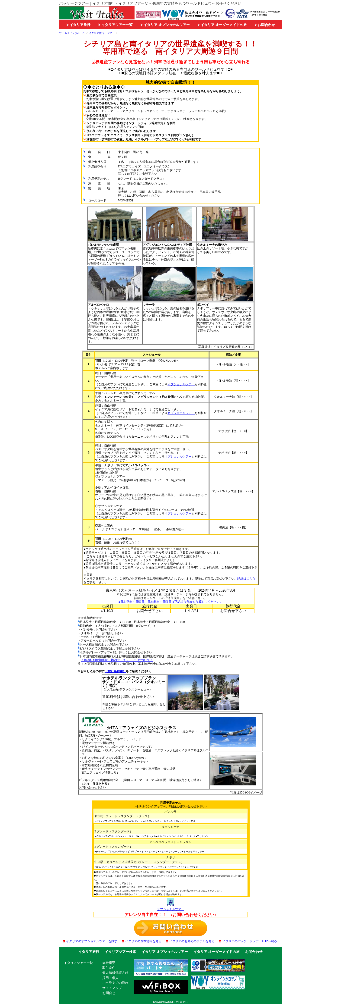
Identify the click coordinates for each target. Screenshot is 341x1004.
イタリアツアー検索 (120, 952)
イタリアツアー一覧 (116, 25)
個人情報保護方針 (115, 973)
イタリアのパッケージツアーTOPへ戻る (249, 941)
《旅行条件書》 (115, 671)
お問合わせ (266, 25)
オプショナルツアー (181, 384)
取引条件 (108, 967)
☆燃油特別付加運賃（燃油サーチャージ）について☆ (117, 660)
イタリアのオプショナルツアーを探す (91, 941)
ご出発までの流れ (115, 983)
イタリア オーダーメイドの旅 (223, 25)
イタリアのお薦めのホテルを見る (192, 941)
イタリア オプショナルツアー (166, 25)
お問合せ (108, 993)
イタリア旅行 (79, 25)
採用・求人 (110, 978)
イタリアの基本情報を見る (143, 941)
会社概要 (108, 963)
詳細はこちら (246, 578)
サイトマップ (112, 988)
